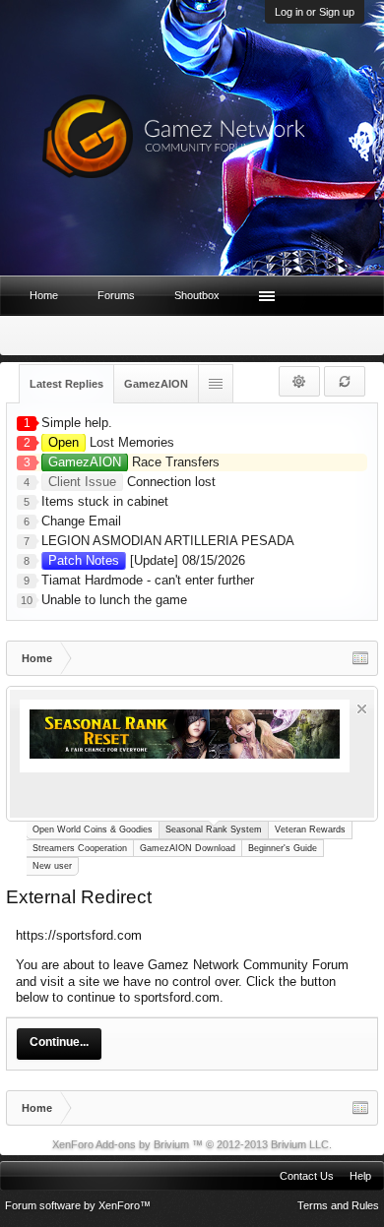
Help (360, 1176)
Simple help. (76, 422)
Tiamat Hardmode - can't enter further (147, 580)
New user (52, 866)
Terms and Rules (338, 1205)
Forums (116, 295)
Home (44, 295)
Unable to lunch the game (114, 599)
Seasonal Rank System (213, 829)
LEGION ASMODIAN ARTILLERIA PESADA (167, 540)
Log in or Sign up (314, 12)
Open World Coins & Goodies (92, 829)
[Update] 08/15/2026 (146, 560)
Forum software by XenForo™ (78, 1205)
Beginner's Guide (282, 848)
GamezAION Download (187, 848)
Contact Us (307, 1176)
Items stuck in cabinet (104, 501)
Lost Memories (111, 442)
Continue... (59, 1042)
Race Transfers (134, 462)
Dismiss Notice (361, 709)
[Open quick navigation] (360, 658)
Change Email (81, 521)
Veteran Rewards (310, 829)
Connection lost (132, 481)
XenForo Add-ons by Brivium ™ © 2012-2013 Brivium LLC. (192, 1144)
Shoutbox (197, 295)
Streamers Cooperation (79, 848)
